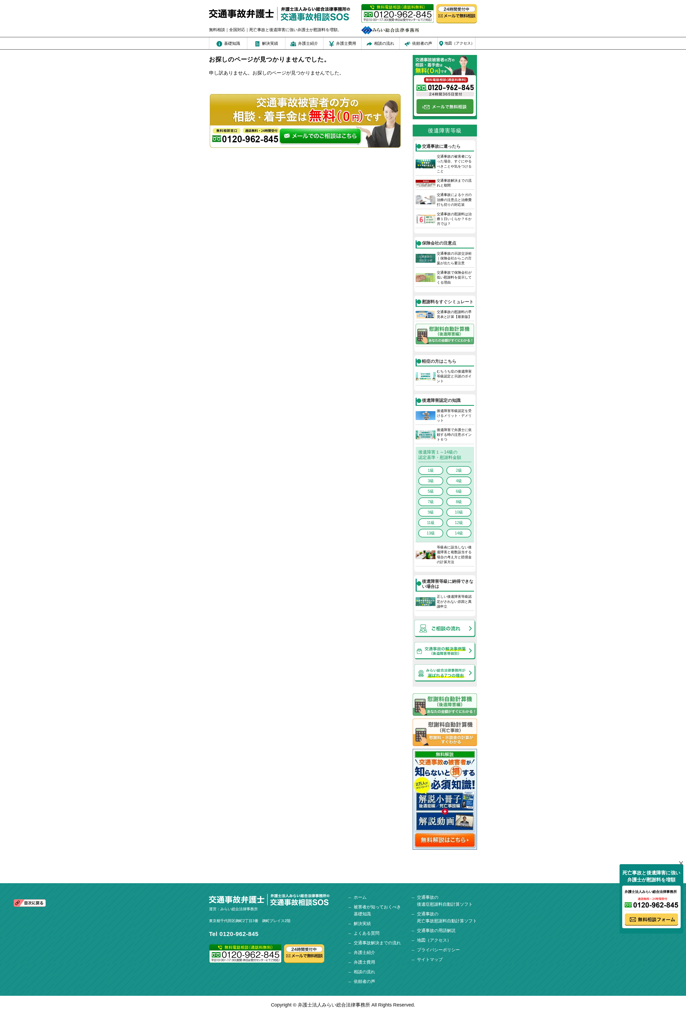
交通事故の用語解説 (436, 930)
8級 (459, 501)
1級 (431, 470)
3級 (431, 480)
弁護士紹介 (364, 952)
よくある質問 (366, 933)
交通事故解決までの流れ (377, 943)
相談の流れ (364, 972)
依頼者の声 (364, 981)
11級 (431, 522)
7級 (431, 501)
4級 (459, 480)
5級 (431, 491)
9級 (431, 512)
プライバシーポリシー (438, 950)
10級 (459, 512)
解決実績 (362, 923)
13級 (431, 533)
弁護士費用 (364, 962)
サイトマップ (430, 959)
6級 (459, 491)
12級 (459, 522)
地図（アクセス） (434, 940)
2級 (459, 470)
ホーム (360, 897)
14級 (459, 533)
